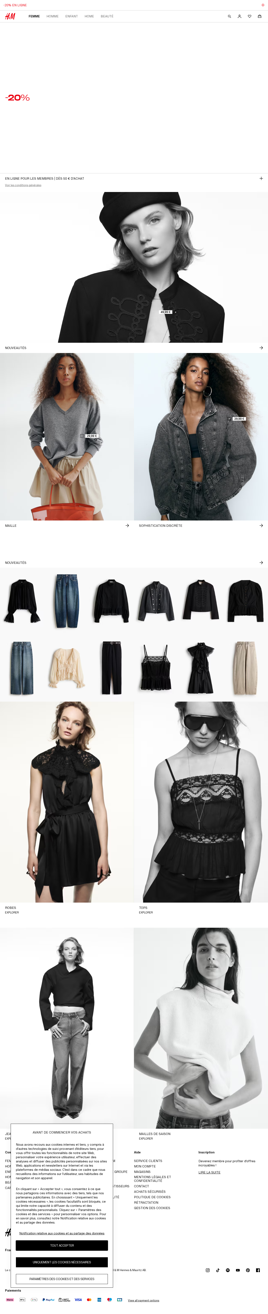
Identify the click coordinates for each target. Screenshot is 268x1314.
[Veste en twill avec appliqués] (201, 601)
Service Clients (148, 1161)
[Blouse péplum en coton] (111, 601)
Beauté (107, 16)
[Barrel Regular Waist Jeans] (67, 601)
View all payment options (143, 1300)
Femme (34, 16)
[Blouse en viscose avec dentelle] (22, 601)
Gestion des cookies (152, 1208)
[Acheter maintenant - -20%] (261, 178)
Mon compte (145, 1166)
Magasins (142, 1172)
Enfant (71, 16)
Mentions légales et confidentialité (152, 1179)
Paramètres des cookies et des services (62, 1279)
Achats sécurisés (150, 1191)
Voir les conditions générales (23, 185)
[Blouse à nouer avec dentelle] (67, 668)
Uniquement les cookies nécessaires (62, 1262)
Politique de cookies (152, 1197)
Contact (141, 1186)
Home (89, 16)
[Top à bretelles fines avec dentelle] (156, 668)
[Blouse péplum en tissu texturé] (245, 601)
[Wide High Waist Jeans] (22, 668)
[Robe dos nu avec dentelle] (201, 668)
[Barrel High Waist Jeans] (245, 668)
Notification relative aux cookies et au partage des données (61, 1233)
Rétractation (146, 1202)
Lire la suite (209, 1172)
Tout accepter (62, 1245)
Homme (52, 16)
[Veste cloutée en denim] (156, 601)
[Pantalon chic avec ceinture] (111, 668)
